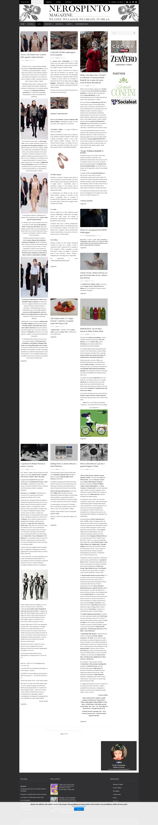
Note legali (68, 2)
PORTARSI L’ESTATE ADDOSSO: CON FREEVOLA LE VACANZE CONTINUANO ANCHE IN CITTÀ (67, 799)
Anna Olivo (63, 789)
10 (73, 730)
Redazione (115, 801)
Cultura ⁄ (28, 469)
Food (39, 24)
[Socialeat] (124, 101)
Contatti (58, 2)
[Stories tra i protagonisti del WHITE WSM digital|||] (94, 218)
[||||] (94, 51)
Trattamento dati (82, 24)
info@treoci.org (40, 663)
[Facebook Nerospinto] (117, 762)
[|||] (34, 41)
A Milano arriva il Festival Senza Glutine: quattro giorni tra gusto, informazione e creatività (66, 786)
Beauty (69, 24)
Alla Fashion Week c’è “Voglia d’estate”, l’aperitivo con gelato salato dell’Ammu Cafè (61, 321)
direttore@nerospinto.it (123, 769)
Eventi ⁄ (57, 326)
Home (23, 24)
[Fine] (82, 730)
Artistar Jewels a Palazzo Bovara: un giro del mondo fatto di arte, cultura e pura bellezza (94, 275)
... (62, 730)
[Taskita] (124, 87)
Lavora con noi (37, 2)
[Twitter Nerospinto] (119, 762)
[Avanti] (77, 730)
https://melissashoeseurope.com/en (60, 260)
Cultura (30, 24)
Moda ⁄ (27, 60)
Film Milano (116, 791)
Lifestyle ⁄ (58, 58)
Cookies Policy (117, 794)
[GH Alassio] (124, 60)
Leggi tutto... (24, 361)
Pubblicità (49, 2)
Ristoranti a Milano (118, 784)
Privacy (115, 797)
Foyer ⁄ (87, 281)
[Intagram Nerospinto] (121, 762)
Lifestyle (59, 24)
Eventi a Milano (117, 787)
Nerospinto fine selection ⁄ (91, 235)
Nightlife (48, 24)
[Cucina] (124, 46)
